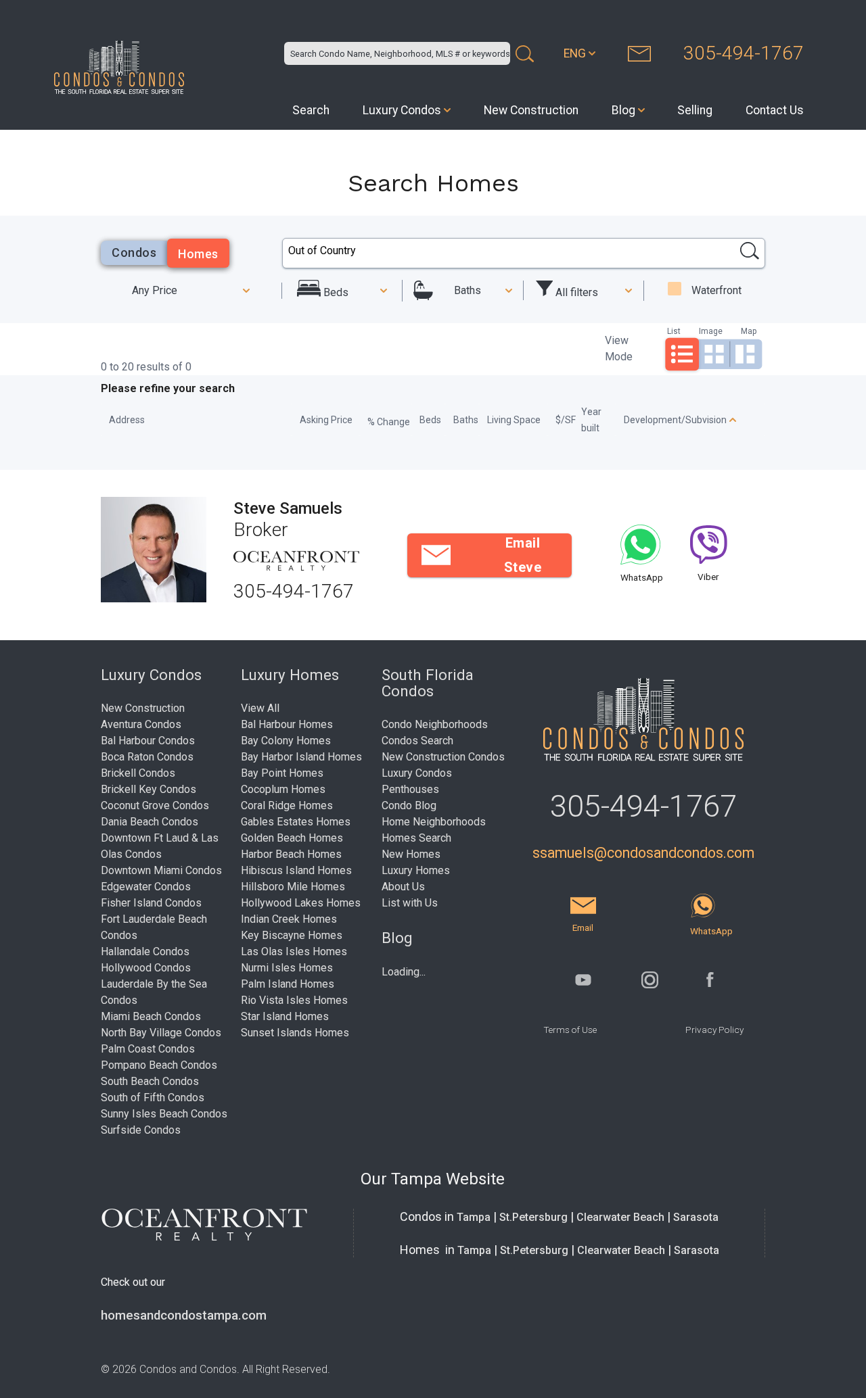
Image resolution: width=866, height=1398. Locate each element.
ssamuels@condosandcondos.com (643, 852)
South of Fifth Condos (152, 1097)
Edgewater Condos (146, 886)
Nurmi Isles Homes (287, 967)
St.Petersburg (533, 1217)
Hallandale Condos (145, 951)
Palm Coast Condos (148, 1048)
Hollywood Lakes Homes (301, 902)
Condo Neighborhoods (435, 724)
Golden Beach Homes (292, 837)
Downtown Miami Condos (161, 870)
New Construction (531, 110)
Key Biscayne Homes (291, 935)
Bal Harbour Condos (148, 740)
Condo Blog (409, 805)
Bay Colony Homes (286, 740)
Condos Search (417, 740)
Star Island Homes (285, 1016)
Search (310, 110)
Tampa (474, 1217)
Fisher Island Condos (151, 902)
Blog (623, 110)
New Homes (411, 854)
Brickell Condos (138, 773)
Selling (694, 110)
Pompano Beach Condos (159, 1065)
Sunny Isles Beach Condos (164, 1113)
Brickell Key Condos (148, 789)
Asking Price (326, 419)
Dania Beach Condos (149, 821)
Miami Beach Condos (151, 1016)
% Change (388, 421)
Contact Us (775, 110)
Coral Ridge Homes (287, 805)
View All (260, 708)
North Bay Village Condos (161, 1032)
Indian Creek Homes (289, 919)
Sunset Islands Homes (295, 1032)
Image (711, 331)
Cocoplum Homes (283, 789)
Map (748, 331)
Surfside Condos (141, 1130)
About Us (403, 886)
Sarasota (696, 1217)
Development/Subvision (675, 419)
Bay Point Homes (282, 773)
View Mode (619, 348)
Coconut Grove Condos (155, 805)
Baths (467, 290)
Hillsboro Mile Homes (293, 886)
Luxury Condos (402, 110)
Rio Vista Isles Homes (294, 1000)
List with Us (410, 902)
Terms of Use (570, 1029)
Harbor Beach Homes (291, 854)
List (674, 331)
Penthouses (410, 789)
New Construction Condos (443, 756)
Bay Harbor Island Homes (301, 756)
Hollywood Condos (146, 967)
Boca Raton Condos (147, 756)
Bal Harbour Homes (287, 724)
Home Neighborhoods (434, 821)
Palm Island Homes (287, 984)
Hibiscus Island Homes (296, 870)
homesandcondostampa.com (184, 1315)
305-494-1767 (743, 53)
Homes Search (416, 837)
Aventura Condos (141, 724)
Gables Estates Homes (295, 821)
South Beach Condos (150, 1081)
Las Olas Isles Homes (294, 951)
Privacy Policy (714, 1029)
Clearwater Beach (620, 1217)
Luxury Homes (416, 870)
